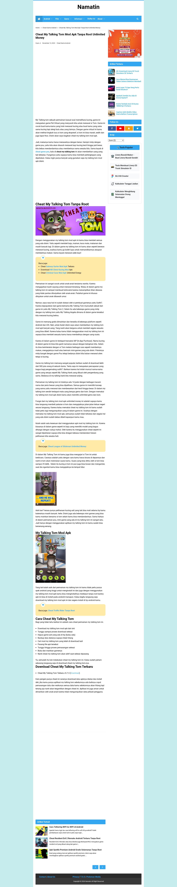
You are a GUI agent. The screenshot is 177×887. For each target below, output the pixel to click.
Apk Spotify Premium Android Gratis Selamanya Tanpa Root (75, 850)
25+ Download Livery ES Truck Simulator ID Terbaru (127, 72)
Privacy (76, 877)
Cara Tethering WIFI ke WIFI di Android (66, 827)
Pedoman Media (93, 877)
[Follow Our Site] (129, 128)
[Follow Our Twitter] (137, 128)
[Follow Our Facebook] (112, 128)
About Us (51, 877)
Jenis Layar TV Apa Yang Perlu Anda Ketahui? (127, 89)
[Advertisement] (70, 63)
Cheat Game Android (63, 43)
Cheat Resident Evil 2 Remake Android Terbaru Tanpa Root (74, 838)
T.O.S (82, 877)
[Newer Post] (95, 867)
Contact (42, 877)
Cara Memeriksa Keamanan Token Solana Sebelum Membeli (128, 80)
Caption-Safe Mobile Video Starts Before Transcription (127, 113)
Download (75, 673)
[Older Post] (102, 867)
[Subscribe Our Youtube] (121, 128)
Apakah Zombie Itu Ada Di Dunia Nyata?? (126, 97)
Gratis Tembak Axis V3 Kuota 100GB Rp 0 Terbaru (127, 105)
